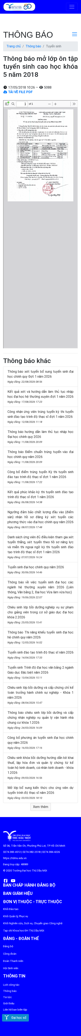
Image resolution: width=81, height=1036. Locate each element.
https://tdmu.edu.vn (15, 858)
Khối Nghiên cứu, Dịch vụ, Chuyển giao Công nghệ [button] (32, 923)
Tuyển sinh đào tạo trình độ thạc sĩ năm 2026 (40, 654)
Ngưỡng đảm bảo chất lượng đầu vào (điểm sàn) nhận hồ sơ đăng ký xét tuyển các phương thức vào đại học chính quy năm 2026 (40, 519)
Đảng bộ (8, 946)
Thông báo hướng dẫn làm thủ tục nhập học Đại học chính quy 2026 (40, 436)
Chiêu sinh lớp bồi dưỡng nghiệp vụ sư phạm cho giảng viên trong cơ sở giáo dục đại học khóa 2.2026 (40, 614)
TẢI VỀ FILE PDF (20, 92)
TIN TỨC (7, 997)
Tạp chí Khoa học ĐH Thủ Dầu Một (23, 930)
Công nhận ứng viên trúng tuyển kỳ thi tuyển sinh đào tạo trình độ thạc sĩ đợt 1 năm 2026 (40, 416)
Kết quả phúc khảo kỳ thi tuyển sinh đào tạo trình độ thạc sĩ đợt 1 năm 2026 (40, 497)
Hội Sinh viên (10, 968)
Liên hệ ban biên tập (15, 1009)
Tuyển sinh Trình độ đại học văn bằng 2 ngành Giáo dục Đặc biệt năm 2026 (40, 672)
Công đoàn (9, 953)
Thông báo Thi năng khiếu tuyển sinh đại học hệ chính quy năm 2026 (40, 637)
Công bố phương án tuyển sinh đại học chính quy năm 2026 (40, 742)
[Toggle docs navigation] (74, 34)
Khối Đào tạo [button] (10, 909)
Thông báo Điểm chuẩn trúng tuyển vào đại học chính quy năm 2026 (40, 457)
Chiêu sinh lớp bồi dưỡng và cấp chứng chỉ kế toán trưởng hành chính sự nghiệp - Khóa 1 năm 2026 (40, 695)
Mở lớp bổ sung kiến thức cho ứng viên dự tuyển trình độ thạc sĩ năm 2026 (40, 792)
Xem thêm (40, 807)
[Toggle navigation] (72, 7)
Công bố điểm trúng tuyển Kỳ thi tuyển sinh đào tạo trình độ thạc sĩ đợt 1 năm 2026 (40, 477)
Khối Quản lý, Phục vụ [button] (15, 916)
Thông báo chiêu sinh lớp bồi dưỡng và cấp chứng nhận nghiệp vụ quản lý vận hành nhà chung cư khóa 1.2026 (40, 720)
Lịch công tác (11, 984)
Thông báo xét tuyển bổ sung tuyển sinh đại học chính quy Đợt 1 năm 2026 (40, 376)
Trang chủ (13, 46)
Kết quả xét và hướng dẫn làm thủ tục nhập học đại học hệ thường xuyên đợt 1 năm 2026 (40, 396)
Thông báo (33, 46)
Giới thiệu (8, 1003)
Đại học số (17, 1018)
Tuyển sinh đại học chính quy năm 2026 (35, 569)
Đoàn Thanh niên (13, 961)
